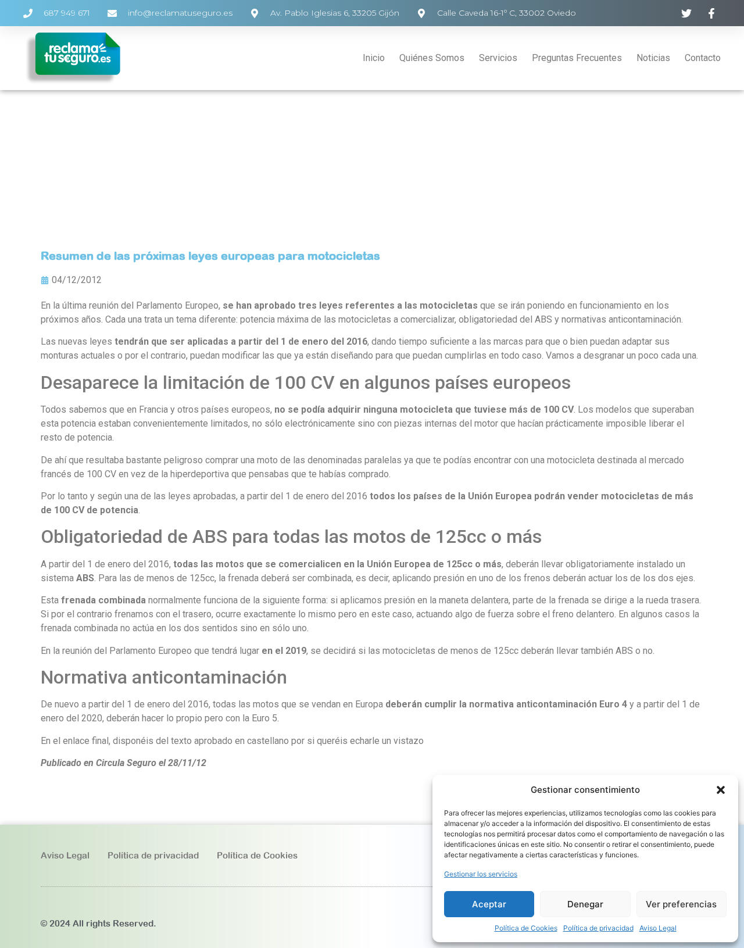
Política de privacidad (598, 928)
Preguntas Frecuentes (577, 57)
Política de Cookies (526, 928)
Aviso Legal (658, 928)
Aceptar (489, 904)
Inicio (374, 57)
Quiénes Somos (431, 57)
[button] (721, 790)
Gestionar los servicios (480, 874)
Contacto (703, 57)
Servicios (498, 57)
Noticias (653, 57)
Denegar (585, 904)
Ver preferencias (681, 904)
